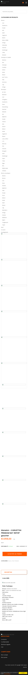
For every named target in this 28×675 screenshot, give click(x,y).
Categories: (4, 561)
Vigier (3, 163)
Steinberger (4, 50)
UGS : (18, 546)
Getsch (3, 126)
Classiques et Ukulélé (6, 57)
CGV (2, 647)
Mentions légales (5, 644)
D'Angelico (4, 99)
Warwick (4, 55)
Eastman (4, 109)
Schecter (4, 47)
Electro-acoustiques (5, 173)
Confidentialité (5, 642)
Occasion (3, 229)
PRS (3, 146)
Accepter (23, 672)
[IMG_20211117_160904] (14, 323)
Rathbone (4, 217)
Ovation (4, 215)
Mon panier (4, 657)
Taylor (3, 225)
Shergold (4, 151)
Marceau (4, 143)
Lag (3, 84)
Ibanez (3, 37)
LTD (3, 141)
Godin (3, 131)
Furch (3, 195)
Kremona (4, 82)
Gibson (3, 129)
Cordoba (4, 67)
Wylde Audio (5, 168)
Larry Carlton (5, 138)
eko (3, 114)
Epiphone (4, 116)
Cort (3, 23)
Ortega (3, 42)
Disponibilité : (4, 546)
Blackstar (4, 94)
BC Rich (4, 92)
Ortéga (3, 87)
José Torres (5, 77)
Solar (3, 153)
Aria (3, 62)
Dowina (4, 185)
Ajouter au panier (15, 554)
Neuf (2, 227)
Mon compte (4, 655)
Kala (3, 79)
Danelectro (4, 25)
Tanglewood (5, 222)
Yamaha (4, 170)
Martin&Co (4, 210)
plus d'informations (7, 673)
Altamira (4, 60)
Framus (4, 121)
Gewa (3, 72)
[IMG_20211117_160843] (14, 375)
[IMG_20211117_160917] (14, 298)
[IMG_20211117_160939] (14, 272)
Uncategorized (4, 232)
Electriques (3, 89)
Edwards (4, 111)
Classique (4, 65)
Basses (2, 20)
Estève (3, 69)
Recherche (24, 11)
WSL (3, 165)
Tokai (3, 52)
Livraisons (4, 639)
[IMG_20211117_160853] (14, 246)
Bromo (3, 178)
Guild (3, 33)
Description (8, 572)
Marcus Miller (5, 40)
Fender (3, 28)
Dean (3, 104)
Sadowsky (4, 45)
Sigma (3, 220)
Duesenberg (5, 107)
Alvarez (4, 175)
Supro (3, 158)
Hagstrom (4, 35)
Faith (3, 190)
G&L (3, 30)
